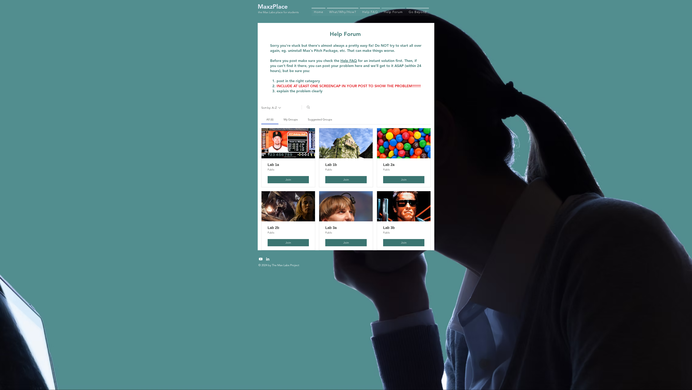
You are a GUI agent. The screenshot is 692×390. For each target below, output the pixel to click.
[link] (269, 119)
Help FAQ (348, 60)
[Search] (308, 107)
